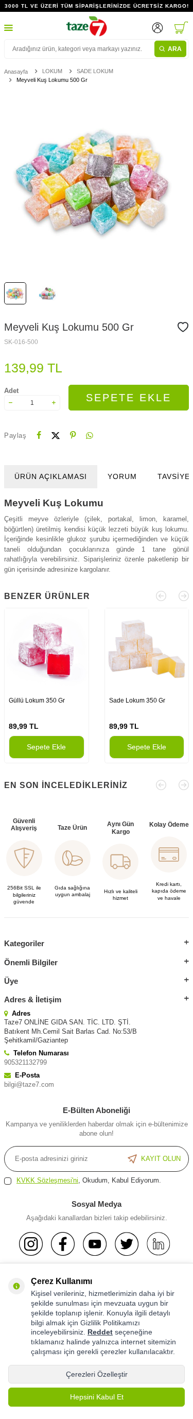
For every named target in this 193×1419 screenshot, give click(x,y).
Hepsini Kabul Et (97, 1397)
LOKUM (52, 71)
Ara (175, 49)
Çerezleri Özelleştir (97, 1374)
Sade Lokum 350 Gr (137, 700)
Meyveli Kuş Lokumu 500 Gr (51, 80)
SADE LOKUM (95, 71)
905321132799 (25, 1062)
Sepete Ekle (128, 397)
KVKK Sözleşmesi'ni (47, 1180)
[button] (161, 596)
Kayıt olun (161, 1158)
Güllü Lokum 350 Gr (37, 700)
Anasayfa (16, 72)
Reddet (100, 1332)
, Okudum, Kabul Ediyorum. (88, 1180)
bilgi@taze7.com (29, 1084)
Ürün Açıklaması (50, 476)
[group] (96, 181)
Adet (11, 391)
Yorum (122, 476)
